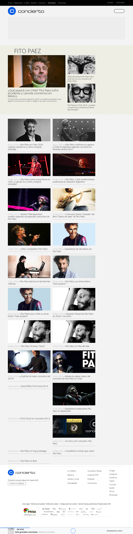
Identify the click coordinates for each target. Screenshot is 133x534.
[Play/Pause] (73, 530)
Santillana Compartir (72, 509)
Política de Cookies (52, 504)
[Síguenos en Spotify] (106, 10)
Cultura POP (92, 475)
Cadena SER (81, 509)
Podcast (90, 479)
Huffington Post (48, 512)
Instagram (113, 474)
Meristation (94, 517)
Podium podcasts (44, 514)
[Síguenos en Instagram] (94, 10)
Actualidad (72, 483)
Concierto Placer (94, 470)
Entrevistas (52, 3)
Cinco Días (70, 512)
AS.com (86, 509)
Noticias (33, 3)
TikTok (111, 491)
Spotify (111, 488)
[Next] (83, 530)
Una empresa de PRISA (29, 510)
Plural (62, 517)
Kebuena (99, 512)
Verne (87, 512)
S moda (77, 517)
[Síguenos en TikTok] (109, 10)
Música (71, 475)
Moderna (53, 517)
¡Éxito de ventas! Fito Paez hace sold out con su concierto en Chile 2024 (81, 78)
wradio (63, 512)
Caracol (99, 509)
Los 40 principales (54, 509)
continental (77, 512)
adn (93, 509)
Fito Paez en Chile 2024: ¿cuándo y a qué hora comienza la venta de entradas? (81, 107)
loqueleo (85, 517)
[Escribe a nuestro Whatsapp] (112, 10)
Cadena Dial (93, 512)
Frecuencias (62, 3)
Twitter (112, 481)
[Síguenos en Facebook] (97, 10)
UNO (58, 512)
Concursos (41, 3)
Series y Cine (73, 479)
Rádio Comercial (102, 517)
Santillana (62, 509)
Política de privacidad (38, 504)
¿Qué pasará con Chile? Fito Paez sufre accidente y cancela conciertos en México (33, 93)
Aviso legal (26, 504)
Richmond (44, 517)
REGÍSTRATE (120, 3)
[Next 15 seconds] (78, 530)
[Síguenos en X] (100, 10)
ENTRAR (110, 3)
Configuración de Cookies (68, 504)
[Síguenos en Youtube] (103, 10)
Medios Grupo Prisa (29, 515)
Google (112, 470)
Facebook (113, 477)
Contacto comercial (17, 483)
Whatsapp (113, 495)
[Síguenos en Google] (91, 10)
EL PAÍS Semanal (82, 512)
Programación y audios (114, 531)
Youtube (112, 484)
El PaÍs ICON (70, 517)
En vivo (10, 3)
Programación (18, 3)
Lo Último (27, 3)
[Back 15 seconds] (68, 530)
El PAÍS (46, 509)
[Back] (63, 530)
